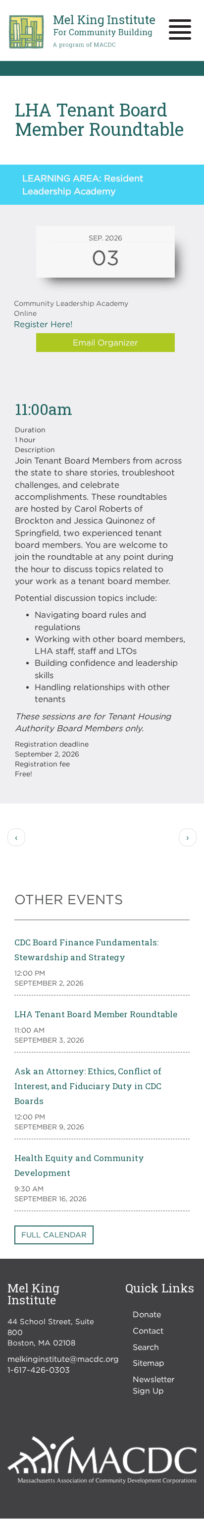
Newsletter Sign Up (153, 1385)
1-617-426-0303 (38, 1369)
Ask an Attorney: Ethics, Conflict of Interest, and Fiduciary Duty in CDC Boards (87, 1086)
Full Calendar (54, 1234)
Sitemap (148, 1362)
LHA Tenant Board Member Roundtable (95, 1014)
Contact (148, 1330)
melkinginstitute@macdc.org (63, 1358)
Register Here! (43, 324)
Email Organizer (105, 342)
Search (146, 1347)
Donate (147, 1314)
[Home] (81, 32)
